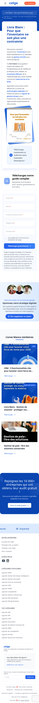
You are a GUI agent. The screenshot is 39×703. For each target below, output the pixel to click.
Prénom (9, 198)
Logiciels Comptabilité (9, 592)
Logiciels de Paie (7, 634)
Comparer (30, 3)
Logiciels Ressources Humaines (12, 638)
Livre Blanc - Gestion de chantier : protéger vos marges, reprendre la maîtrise (19, 410)
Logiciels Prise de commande (11, 582)
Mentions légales (7, 693)
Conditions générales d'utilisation (26, 693)
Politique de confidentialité (23, 690)
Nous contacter (7, 551)
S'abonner (30, 677)
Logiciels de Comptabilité (10, 631)
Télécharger (8, 376)
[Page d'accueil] (13, 3)
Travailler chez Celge (9, 548)
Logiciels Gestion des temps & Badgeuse (15, 576)
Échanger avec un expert (10, 545)
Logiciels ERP (6, 615)
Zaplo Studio (25, 700)
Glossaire (10, 690)
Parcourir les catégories (20, 697)
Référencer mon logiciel (15, 665)
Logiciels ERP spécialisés (10, 598)
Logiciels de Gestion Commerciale (13, 625)
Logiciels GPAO (7, 573)
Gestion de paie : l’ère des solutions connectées (16, 447)
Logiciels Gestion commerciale (12, 595)
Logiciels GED (6, 612)
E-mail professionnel (13, 215)
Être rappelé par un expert (20, 316)
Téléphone (10, 223)
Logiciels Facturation (8, 622)
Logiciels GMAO (7, 588)
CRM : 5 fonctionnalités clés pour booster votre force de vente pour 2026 (17, 371)
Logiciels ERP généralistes (10, 601)
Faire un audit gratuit (18, 505)
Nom (8, 206)
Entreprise (10, 231)
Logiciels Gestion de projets (11, 579)
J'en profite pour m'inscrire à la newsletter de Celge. (18, 239)
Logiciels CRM (6, 585)
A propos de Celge (8, 542)
